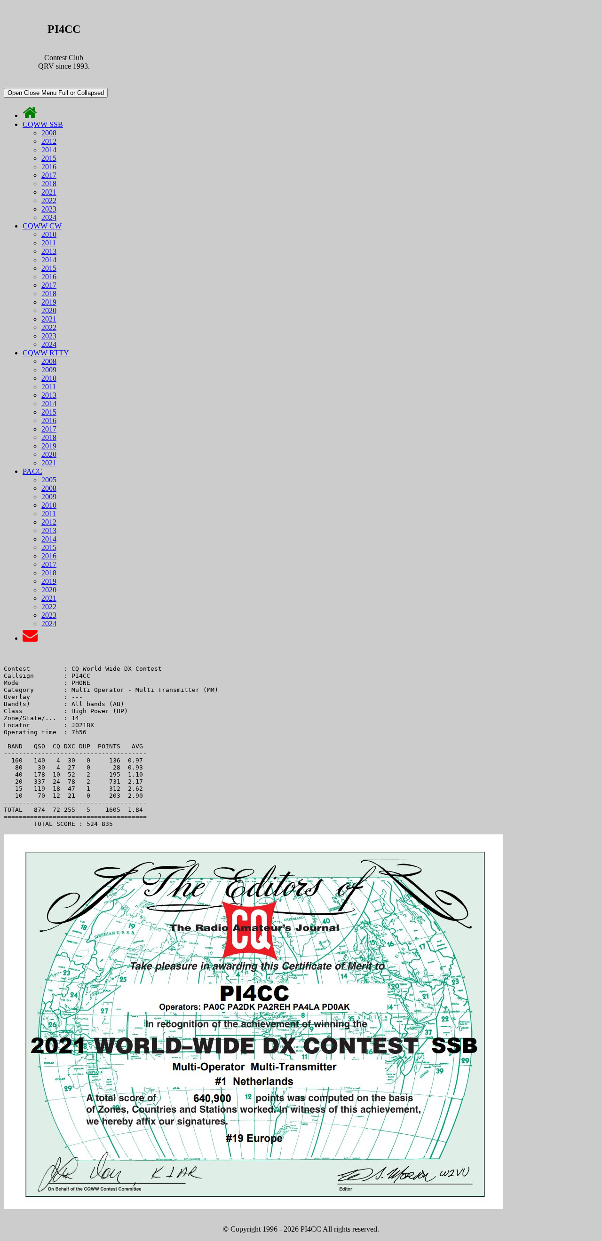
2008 (48, 133)
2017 (48, 175)
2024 (48, 217)
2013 (48, 251)
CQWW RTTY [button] (46, 353)
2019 (48, 302)
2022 (48, 200)
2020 (48, 310)
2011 (48, 243)
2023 (48, 209)
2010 (48, 234)
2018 (48, 184)
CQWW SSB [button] (43, 124)
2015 (48, 158)
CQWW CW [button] (42, 226)
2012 (48, 141)
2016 (48, 167)
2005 (48, 480)
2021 (48, 192)
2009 (48, 370)
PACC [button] (32, 471)
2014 (48, 150)
